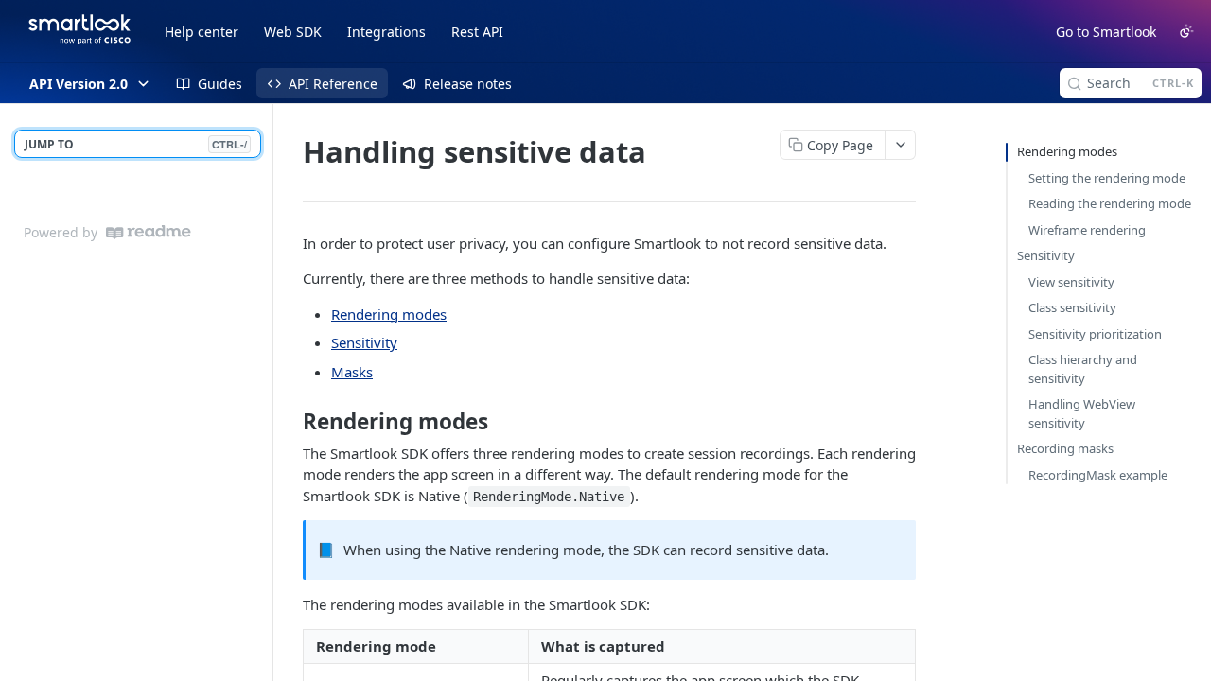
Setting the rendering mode (1106, 177)
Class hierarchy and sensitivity (1082, 369)
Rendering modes (389, 314)
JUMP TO (136, 144)
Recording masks (1065, 448)
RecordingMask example (1097, 474)
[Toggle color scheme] (1186, 31)
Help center (201, 32)
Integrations (386, 32)
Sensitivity (364, 342)
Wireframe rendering (1087, 229)
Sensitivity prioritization (1095, 333)
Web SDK (293, 32)
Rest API (477, 32)
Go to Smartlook (1106, 32)
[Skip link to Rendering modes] (290, 422)
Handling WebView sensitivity (1081, 413)
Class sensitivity (1072, 307)
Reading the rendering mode (1109, 203)
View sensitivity (1071, 281)
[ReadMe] (148, 232)
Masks (352, 371)
